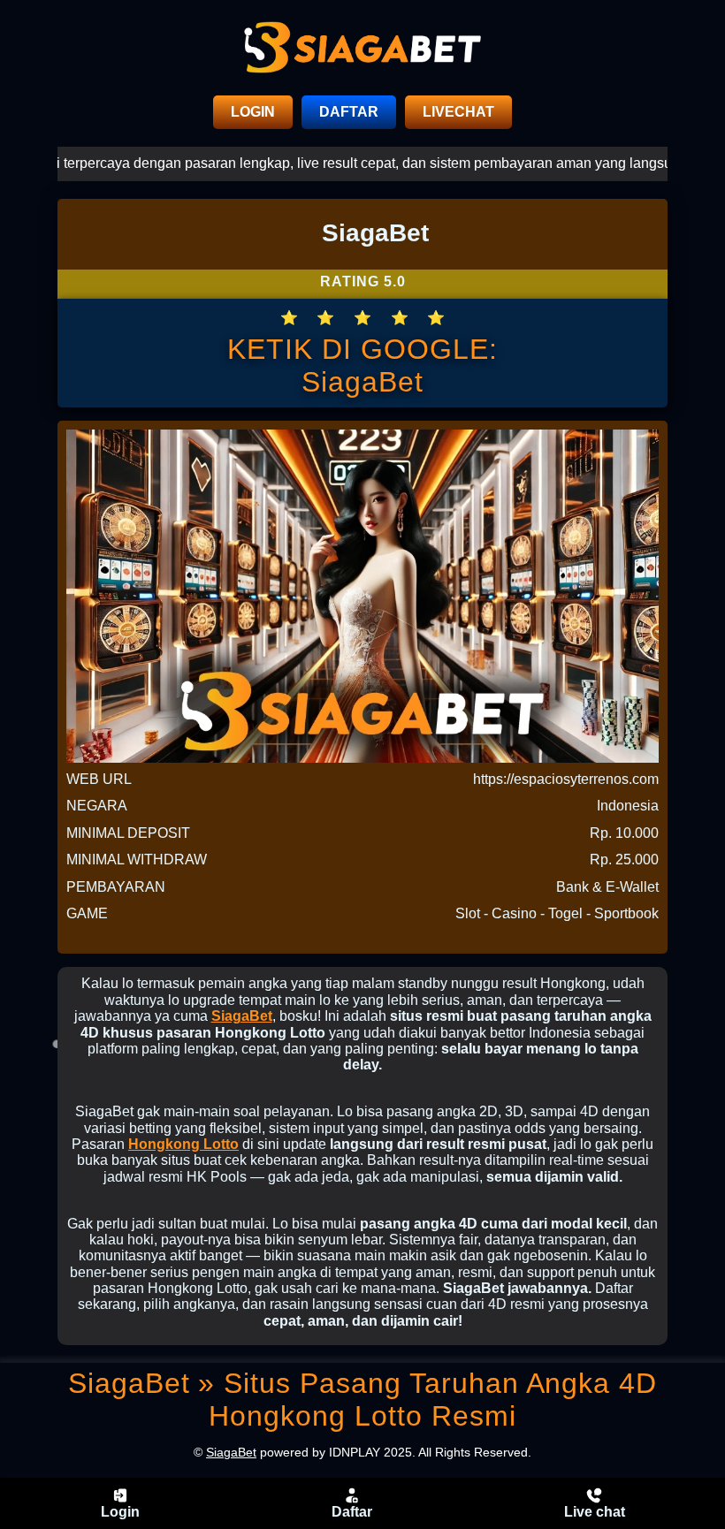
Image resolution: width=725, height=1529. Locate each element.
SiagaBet (241, 1015)
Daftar (352, 1511)
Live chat (594, 1511)
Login (120, 1511)
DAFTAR (348, 111)
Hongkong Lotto (183, 1144)
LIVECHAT (458, 111)
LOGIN (253, 111)
